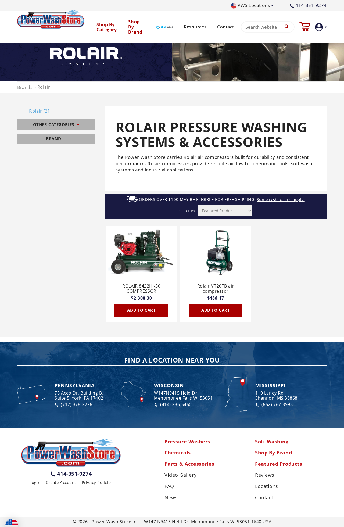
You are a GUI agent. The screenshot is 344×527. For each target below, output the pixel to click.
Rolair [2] (39, 111)
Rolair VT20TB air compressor (215, 289)
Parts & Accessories (189, 464)
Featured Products (278, 464)
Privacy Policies (97, 482)
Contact (225, 27)
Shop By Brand (273, 453)
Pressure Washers (187, 442)
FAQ (169, 486)
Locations (266, 486)
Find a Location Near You (172, 360)
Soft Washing (272, 442)
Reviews (264, 475)
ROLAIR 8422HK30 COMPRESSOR (141, 289)
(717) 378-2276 (76, 404)
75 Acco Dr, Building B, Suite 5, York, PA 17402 (79, 395)
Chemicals (177, 453)
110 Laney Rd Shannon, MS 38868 (276, 395)
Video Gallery (180, 475)
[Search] (286, 27)
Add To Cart (141, 310)
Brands (25, 87)
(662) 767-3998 (277, 404)
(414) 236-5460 (176, 404)
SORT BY (187, 210)
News (171, 498)
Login (34, 482)
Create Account (61, 482)
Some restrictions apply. (280, 199)
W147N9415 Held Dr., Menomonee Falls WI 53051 (183, 395)
